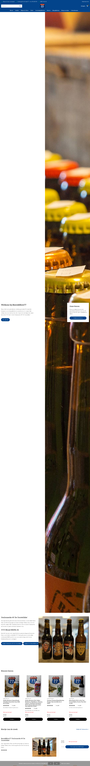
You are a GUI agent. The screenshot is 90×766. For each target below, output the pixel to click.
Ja (50, 763)
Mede (32, 10)
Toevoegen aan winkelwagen (77, 746)
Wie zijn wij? (5, 319)
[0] (87, 6)
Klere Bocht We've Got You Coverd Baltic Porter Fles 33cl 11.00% (77, 702)
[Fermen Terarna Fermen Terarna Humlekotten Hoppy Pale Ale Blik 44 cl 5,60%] (56, 686)
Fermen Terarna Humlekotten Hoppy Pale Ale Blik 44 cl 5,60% (55, 702)
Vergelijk (13, 705)
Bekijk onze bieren (78, 318)
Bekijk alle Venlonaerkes (82, 729)
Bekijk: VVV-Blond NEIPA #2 (31, 643)
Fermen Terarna (50, 698)
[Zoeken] (20, 6)
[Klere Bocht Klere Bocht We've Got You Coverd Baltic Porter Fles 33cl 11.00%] (78, 686)
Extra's (48, 10)
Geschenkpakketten (40, 10)
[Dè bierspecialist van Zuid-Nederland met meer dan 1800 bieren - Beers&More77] (45, 6)
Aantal (63, 746)
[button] (44, 755)
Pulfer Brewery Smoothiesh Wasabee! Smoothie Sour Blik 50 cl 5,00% (11, 702)
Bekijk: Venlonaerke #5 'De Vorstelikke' (11, 643)
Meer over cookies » (65, 763)
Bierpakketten (56, 10)
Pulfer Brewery (6, 698)
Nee (57, 763)
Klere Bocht (71, 698)
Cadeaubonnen (74, 10)
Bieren (11, 10)
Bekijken (12, 719)
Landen (17, 10)
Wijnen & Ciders (24, 10)
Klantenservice (85, 1)
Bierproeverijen (65, 10)
